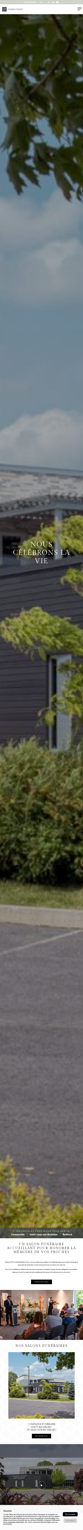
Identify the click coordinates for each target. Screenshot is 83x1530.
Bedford (67, 1234)
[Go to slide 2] (40, 1338)
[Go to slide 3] (42, 1338)
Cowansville (18, 1234)
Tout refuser (70, 1520)
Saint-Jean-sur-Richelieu (44, 1234)
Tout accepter (70, 1514)
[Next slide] (71, 1397)
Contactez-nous (41, 1282)
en (41, 2)
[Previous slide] (11, 1396)
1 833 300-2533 (29, 2)
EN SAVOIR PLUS (41, 1436)
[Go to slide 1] (39, 1338)
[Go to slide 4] (43, 1338)
